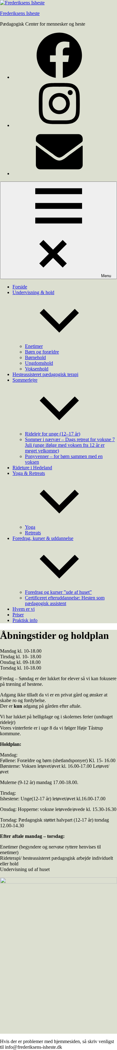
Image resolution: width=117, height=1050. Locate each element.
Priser (18, 614)
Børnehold (35, 357)
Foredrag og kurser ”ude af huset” (58, 592)
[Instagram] (59, 125)
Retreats (33, 532)
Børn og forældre (42, 351)
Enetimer (34, 346)
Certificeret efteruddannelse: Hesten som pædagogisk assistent (65, 600)
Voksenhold (36, 368)
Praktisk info (24, 620)
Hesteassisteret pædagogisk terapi (45, 374)
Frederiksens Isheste (20, 13)
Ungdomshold (39, 363)
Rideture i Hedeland (32, 467)
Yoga (30, 527)
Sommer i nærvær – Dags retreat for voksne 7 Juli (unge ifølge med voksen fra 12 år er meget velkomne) (70, 445)
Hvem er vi (23, 609)
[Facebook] (59, 77)
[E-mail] (59, 173)
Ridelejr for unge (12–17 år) (52, 433)
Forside (19, 286)
